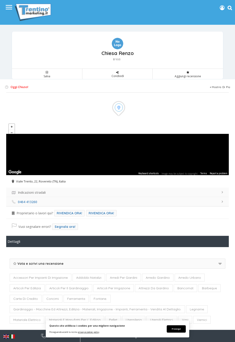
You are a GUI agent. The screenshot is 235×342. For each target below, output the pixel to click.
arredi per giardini (123, 278)
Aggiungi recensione (188, 76)
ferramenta (76, 299)
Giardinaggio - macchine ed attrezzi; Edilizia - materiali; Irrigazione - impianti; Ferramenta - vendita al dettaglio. (97, 309)
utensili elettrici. (161, 320)
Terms (203, 173)
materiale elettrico (27, 320)
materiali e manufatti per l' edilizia (75, 320)
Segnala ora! (65, 227)
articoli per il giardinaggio (69, 288)
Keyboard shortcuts (148, 173)
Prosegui (176, 329)
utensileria (134, 320)
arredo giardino (158, 278)
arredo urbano (189, 278)
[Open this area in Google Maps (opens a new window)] (14, 172)
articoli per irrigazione (113, 288)
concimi (52, 299)
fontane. (100, 299)
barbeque (209, 288)
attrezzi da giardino (154, 288)
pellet (113, 320)
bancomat (185, 288)
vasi (185, 320)
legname (197, 309)
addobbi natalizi (88, 278)
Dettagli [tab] (14, 241)
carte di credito (25, 299)
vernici (202, 320)
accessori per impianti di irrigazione (40, 278)
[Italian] (12, 336)
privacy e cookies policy (88, 332)
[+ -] (117, 113)
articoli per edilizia (27, 288)
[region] (117, 154)
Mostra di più (221, 87)
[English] (6, 336)
